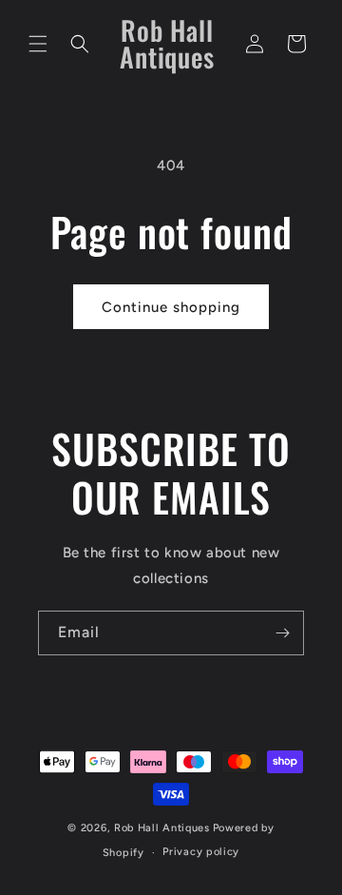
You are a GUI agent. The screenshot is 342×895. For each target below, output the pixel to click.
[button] (38, 44)
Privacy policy (200, 852)
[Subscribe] (282, 633)
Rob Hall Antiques (162, 828)
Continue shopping (171, 307)
